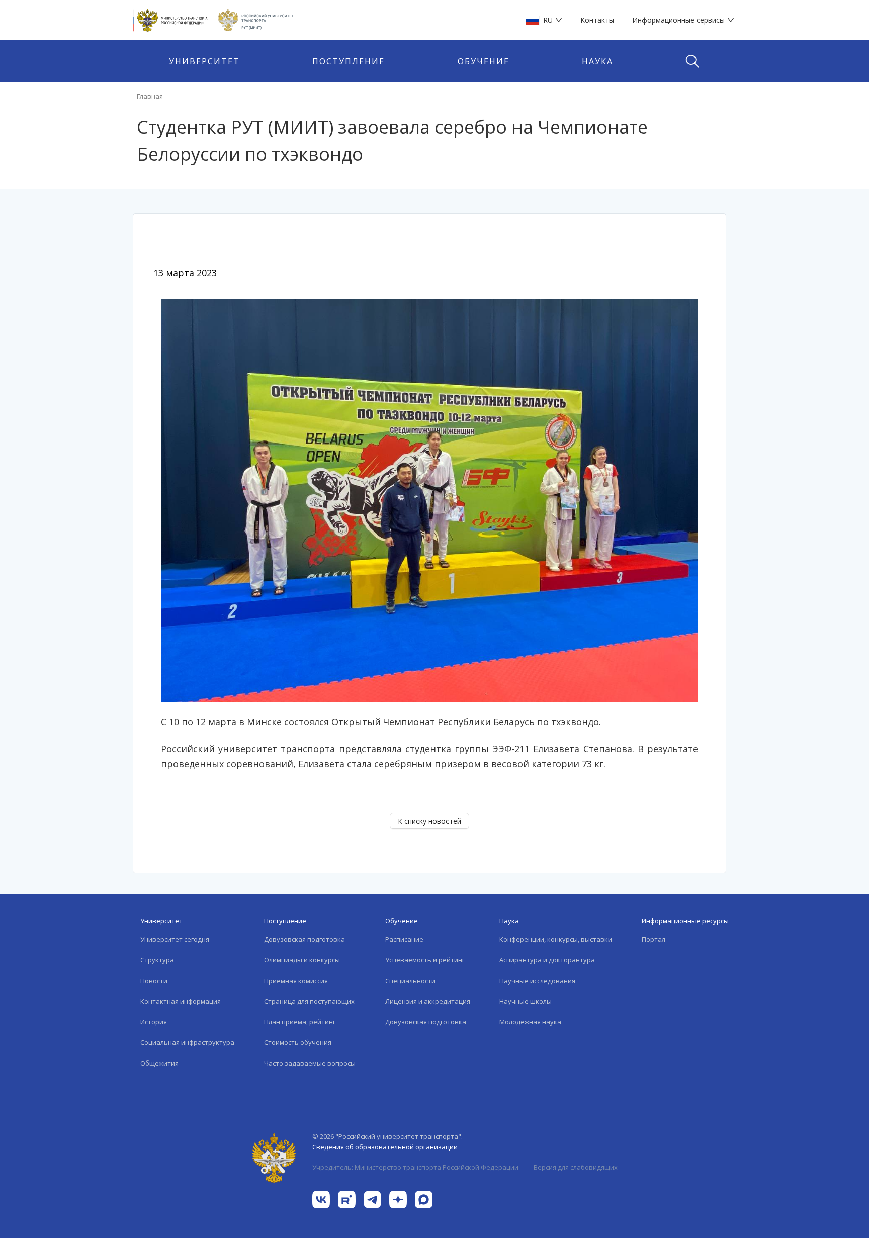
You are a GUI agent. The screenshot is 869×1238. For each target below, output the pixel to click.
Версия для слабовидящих (576, 1167)
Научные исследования (537, 980)
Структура (157, 959)
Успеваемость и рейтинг (425, 959)
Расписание (404, 939)
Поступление (348, 61)
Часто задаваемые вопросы (310, 1063)
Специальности (410, 980)
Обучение (483, 61)
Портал (653, 939)
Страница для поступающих (309, 1001)
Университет (204, 61)
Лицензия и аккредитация (427, 1001)
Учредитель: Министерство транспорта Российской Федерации (415, 1167)
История (153, 1021)
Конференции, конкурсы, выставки (555, 939)
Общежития (159, 1063)
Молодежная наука (530, 1021)
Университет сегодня (174, 939)
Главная (150, 96)
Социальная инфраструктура (187, 1042)
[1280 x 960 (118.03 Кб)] (429, 500)
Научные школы (525, 1001)
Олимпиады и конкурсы (302, 959)
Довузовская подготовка (304, 939)
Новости (153, 980)
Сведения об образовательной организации (385, 1147)
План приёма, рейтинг (299, 1021)
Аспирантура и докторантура (547, 959)
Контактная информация (180, 1001)
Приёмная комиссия (296, 980)
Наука (597, 61)
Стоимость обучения (297, 1042)
